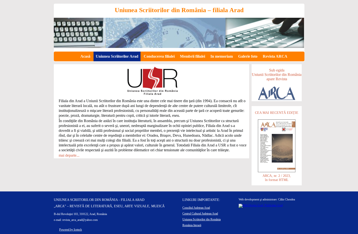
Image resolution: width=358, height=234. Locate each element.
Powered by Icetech (70, 229)
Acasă (85, 56)
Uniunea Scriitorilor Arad (117, 56)
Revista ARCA (275, 56)
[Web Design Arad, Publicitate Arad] (261, 205)
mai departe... (69, 155)
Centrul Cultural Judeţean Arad (200, 213)
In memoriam (221, 56)
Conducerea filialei (159, 56)
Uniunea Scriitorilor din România (201, 219)
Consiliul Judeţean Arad (196, 207)
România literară (191, 225)
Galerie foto (247, 56)
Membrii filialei (192, 56)
